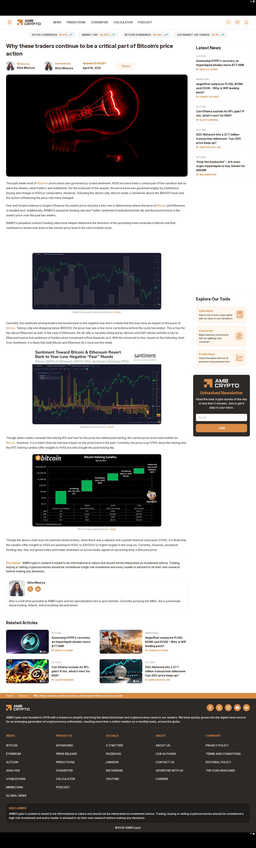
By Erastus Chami (62, 650)
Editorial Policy (218, 762)
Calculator (123, 22)
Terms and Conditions (223, 754)
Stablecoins (16, 779)
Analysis (13, 770)
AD (251, 1)
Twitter (117, 312)
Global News (16, 795)
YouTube (112, 779)
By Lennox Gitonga (156, 650)
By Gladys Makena (63, 680)
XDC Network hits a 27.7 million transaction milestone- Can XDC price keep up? (165, 671)
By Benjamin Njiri (206, 174)
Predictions (76, 22)
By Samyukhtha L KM (157, 680)
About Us (163, 745)
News (57, 22)
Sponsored (64, 745)
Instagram (114, 770)
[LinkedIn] (38, 589)
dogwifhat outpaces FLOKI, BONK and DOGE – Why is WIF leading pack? (165, 642)
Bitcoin (161, 205)
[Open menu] (9, 22)
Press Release (66, 754)
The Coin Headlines (220, 770)
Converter (99, 22)
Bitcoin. (11, 328)
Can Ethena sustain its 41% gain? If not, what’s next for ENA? (71, 671)
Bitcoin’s (42, 183)
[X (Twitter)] (30, 589)
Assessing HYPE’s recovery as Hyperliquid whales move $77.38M (71, 642)
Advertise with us (169, 770)
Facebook (113, 754)
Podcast (145, 22)
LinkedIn (112, 762)
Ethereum (13, 754)
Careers (162, 779)
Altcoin (56, 633)
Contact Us (165, 762)
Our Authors (166, 754)
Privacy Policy (217, 745)
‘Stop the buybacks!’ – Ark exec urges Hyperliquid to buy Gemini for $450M (220, 166)
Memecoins (151, 633)
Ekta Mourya (26, 67)
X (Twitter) (114, 745)
